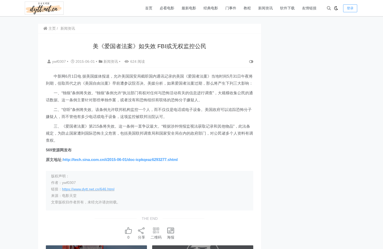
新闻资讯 (265, 8)
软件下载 (287, 8)
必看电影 (167, 8)
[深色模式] (335, 8)
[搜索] (328, 8)
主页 (51, 28)
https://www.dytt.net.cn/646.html (88, 189)
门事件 (230, 8)
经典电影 (210, 8)
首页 (148, 8)
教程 (247, 8)
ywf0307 (59, 61)
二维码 (156, 237)
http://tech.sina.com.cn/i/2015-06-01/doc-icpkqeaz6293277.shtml (120, 159)
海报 (170, 237)
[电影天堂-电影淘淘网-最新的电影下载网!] (44, 7)
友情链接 (309, 8)
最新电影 (189, 8)
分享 (141, 237)
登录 (350, 8)
